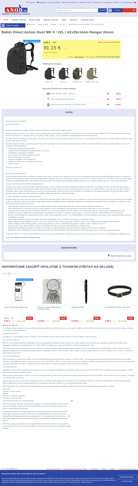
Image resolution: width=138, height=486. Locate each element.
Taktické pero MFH (77, 307)
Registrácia (43, 2)
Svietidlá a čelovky (19, 20)
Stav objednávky (126, 2)
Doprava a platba (54, 2)
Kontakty (116, 2)
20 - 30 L (62, 24)
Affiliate (104, 469)
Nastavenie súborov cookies (127, 469)
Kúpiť (29, 318)
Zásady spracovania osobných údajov (75, 469)
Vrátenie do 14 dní (85, 2)
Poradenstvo (107, 2)
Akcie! (6, 20)
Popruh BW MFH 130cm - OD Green (62, 93)
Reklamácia (97, 2)
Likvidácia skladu (87, 20)
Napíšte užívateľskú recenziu (121, 256)
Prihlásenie (31, 2)
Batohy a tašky (34, 20)
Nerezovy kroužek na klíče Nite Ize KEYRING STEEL (68, 104)
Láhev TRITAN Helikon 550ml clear (62, 99)
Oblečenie (73, 20)
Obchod (32, 24)
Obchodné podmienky (69, 2)
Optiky (64, 20)
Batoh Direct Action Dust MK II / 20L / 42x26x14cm (86, 24)
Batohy (53, 24)
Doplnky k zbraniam (51, 20)
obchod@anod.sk (11, 468)
